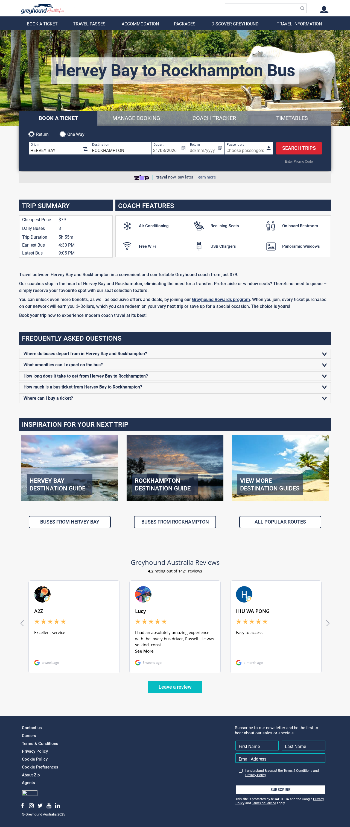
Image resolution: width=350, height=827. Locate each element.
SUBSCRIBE (280, 789)
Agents (28, 782)
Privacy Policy (35, 751)
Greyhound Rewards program (221, 299)
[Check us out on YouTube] (48, 805)
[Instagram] (31, 805)
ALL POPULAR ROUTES (280, 522)
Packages (185, 24)
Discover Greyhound (235, 24)
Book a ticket (42, 24)
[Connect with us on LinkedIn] (57, 805)
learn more (206, 177)
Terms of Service (264, 803)
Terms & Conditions (40, 743)
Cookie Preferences (40, 767)
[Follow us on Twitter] (40, 805)
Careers (29, 735)
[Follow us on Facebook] (23, 805)
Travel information (299, 24)
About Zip (31, 775)
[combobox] (266, 8)
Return (42, 134)
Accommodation (140, 24)
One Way (76, 134)
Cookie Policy (35, 759)
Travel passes (89, 24)
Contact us (32, 727)
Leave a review (175, 687)
